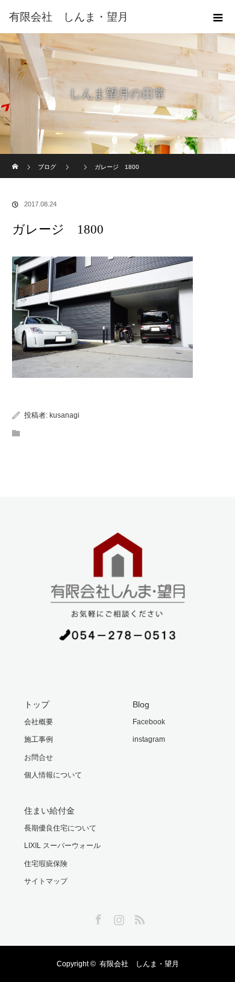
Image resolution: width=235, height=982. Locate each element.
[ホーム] (16, 158)
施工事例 (38, 739)
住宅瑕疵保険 (45, 863)
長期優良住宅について (60, 828)
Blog (141, 704)
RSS (138, 917)
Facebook (149, 722)
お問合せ (38, 757)
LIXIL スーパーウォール (62, 845)
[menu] (218, 17)
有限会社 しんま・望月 (139, 964)
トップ (36, 704)
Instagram (117, 917)
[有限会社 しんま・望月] (99, 17)
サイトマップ (45, 881)
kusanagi (64, 415)
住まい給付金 (49, 810)
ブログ (47, 167)
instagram (149, 739)
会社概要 (38, 722)
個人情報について (53, 775)
